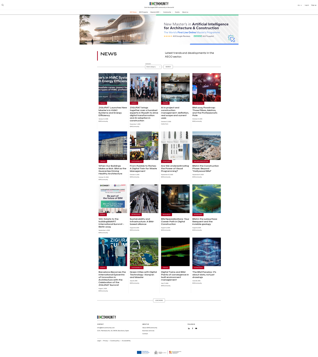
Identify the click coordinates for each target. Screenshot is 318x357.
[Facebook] (193, 328)
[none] (299, 5)
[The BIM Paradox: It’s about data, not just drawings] (206, 252)
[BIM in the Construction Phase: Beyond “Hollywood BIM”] (206, 145)
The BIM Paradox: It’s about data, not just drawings (204, 275)
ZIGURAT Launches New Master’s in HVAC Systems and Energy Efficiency (113, 111)
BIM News (133, 12)
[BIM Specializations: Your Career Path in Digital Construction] (175, 198)
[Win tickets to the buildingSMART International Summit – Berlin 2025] (113, 198)
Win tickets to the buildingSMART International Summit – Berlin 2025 (111, 223)
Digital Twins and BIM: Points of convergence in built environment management (175, 276)
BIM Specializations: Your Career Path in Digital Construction (175, 221)
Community (167, 12)
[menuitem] (299, 5)
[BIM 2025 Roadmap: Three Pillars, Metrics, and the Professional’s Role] (206, 87)
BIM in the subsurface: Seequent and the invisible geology (204, 221)
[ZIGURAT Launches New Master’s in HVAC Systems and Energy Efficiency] (113, 87)
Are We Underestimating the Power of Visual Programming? (175, 168)
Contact (145, 334)
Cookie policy (114, 341)
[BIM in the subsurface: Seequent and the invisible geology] (206, 198)
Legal (99, 341)
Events (177, 12)
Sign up (313, 5)
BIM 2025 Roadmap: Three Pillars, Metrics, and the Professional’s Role (204, 111)
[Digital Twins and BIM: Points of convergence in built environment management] (175, 252)
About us (185, 12)
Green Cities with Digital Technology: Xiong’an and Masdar (143, 275)
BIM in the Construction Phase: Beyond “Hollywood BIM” (205, 168)
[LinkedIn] (189, 328)
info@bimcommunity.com (106, 328)
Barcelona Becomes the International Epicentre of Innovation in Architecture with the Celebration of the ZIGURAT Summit (112, 278)
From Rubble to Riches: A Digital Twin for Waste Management (143, 168)
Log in (307, 5)
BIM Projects (143, 12)
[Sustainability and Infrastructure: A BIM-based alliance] (144, 198)
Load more (159, 300)
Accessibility (126, 341)
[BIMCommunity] (159, 3)
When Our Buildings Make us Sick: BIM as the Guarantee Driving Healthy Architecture (112, 170)
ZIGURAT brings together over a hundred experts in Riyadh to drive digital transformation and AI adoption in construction (144, 114)
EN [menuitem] (299, 5)
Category (148, 63)
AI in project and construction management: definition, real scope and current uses (175, 112)
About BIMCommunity (149, 328)
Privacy (105, 341)
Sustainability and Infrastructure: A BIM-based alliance (142, 221)
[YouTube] (196, 328)
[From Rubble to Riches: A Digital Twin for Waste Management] (144, 145)
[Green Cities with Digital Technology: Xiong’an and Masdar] (144, 252)
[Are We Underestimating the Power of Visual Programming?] (175, 145)
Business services (148, 331)
